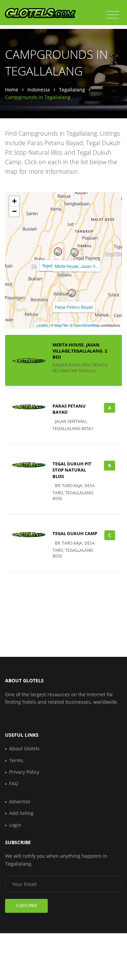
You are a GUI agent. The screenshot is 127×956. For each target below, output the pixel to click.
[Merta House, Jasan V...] (74, 252)
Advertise (19, 801)
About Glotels (24, 748)
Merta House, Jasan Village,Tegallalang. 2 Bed (79, 351)
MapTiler (62, 325)
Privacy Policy (24, 772)
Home (11, 89)
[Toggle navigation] (112, 15)
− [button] (14, 211)
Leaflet (42, 325)
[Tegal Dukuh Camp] (58, 251)
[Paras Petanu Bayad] (72, 293)
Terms (16, 760)
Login (15, 825)
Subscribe (26, 905)
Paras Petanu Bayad (74, 307)
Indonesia (38, 89)
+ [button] (14, 201)
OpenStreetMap (86, 325)
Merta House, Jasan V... (76, 266)
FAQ (13, 783)
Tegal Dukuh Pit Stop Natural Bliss (71, 470)
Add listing (21, 813)
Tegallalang (72, 89)
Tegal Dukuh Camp (74, 533)
